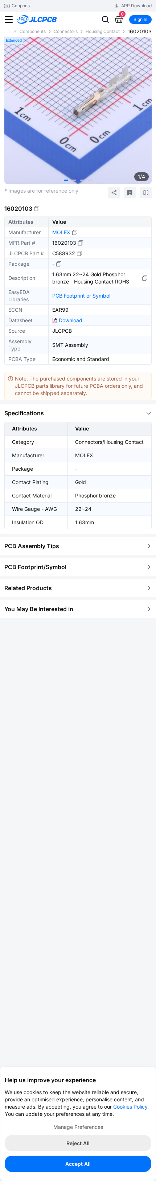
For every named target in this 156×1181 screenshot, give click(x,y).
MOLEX (61, 232)
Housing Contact (103, 31)
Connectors (66, 31)
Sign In (140, 19)
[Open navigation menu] (8, 19)
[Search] (105, 19)
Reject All (78, 1143)
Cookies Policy (130, 1107)
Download (70, 320)
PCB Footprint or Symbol (81, 296)
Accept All (78, 1164)
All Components (29, 31)
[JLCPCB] (45, 19)
